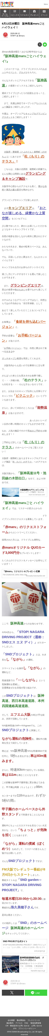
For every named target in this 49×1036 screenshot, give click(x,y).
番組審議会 (21, 1020)
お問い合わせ (36, 1026)
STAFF (13, 36)
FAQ (26, 1023)
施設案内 (9, 1023)
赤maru (22, 36)
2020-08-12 (15, 33)
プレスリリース (34, 1020)
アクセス (18, 1023)
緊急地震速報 (36, 1023)
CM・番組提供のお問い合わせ (17, 1026)
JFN (14, 1028)
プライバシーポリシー (27, 1028)
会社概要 (11, 1020)
